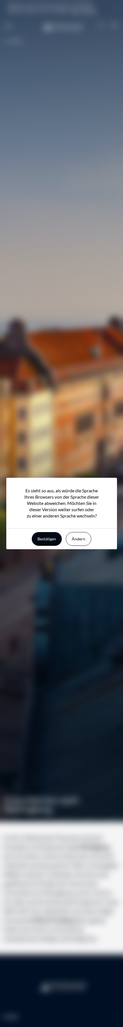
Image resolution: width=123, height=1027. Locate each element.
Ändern (78, 538)
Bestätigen (46, 538)
